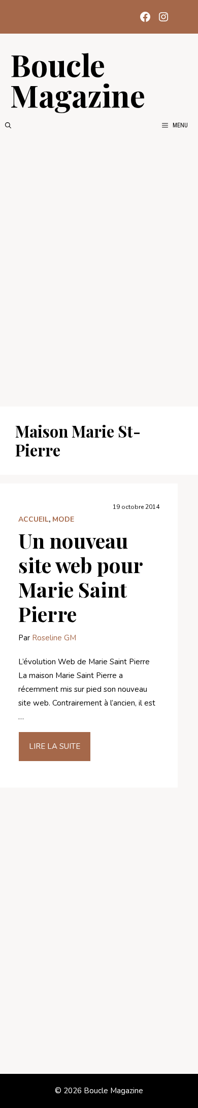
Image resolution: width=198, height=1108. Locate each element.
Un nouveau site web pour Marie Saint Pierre (80, 577)
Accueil (33, 519)
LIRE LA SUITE (54, 746)
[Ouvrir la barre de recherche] (8, 125)
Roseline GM (54, 638)
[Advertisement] (99, 268)
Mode (63, 519)
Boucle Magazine (77, 79)
